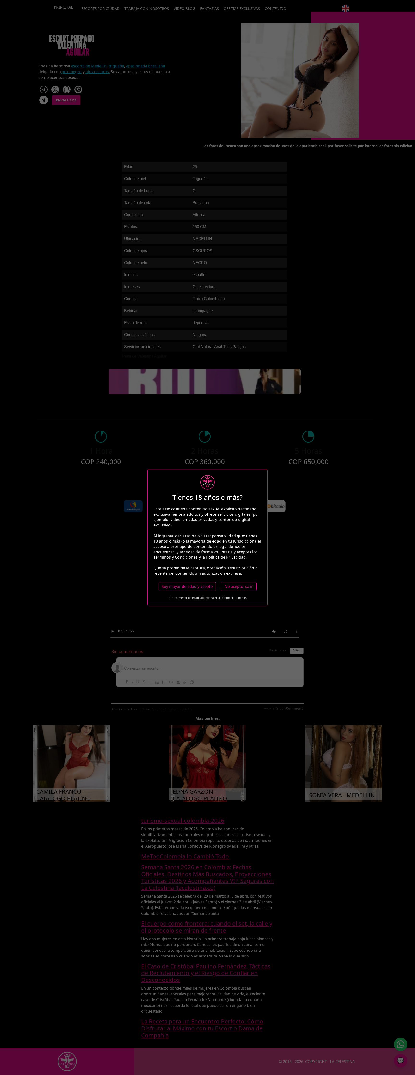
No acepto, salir (239, 586)
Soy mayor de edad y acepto (187, 586)
